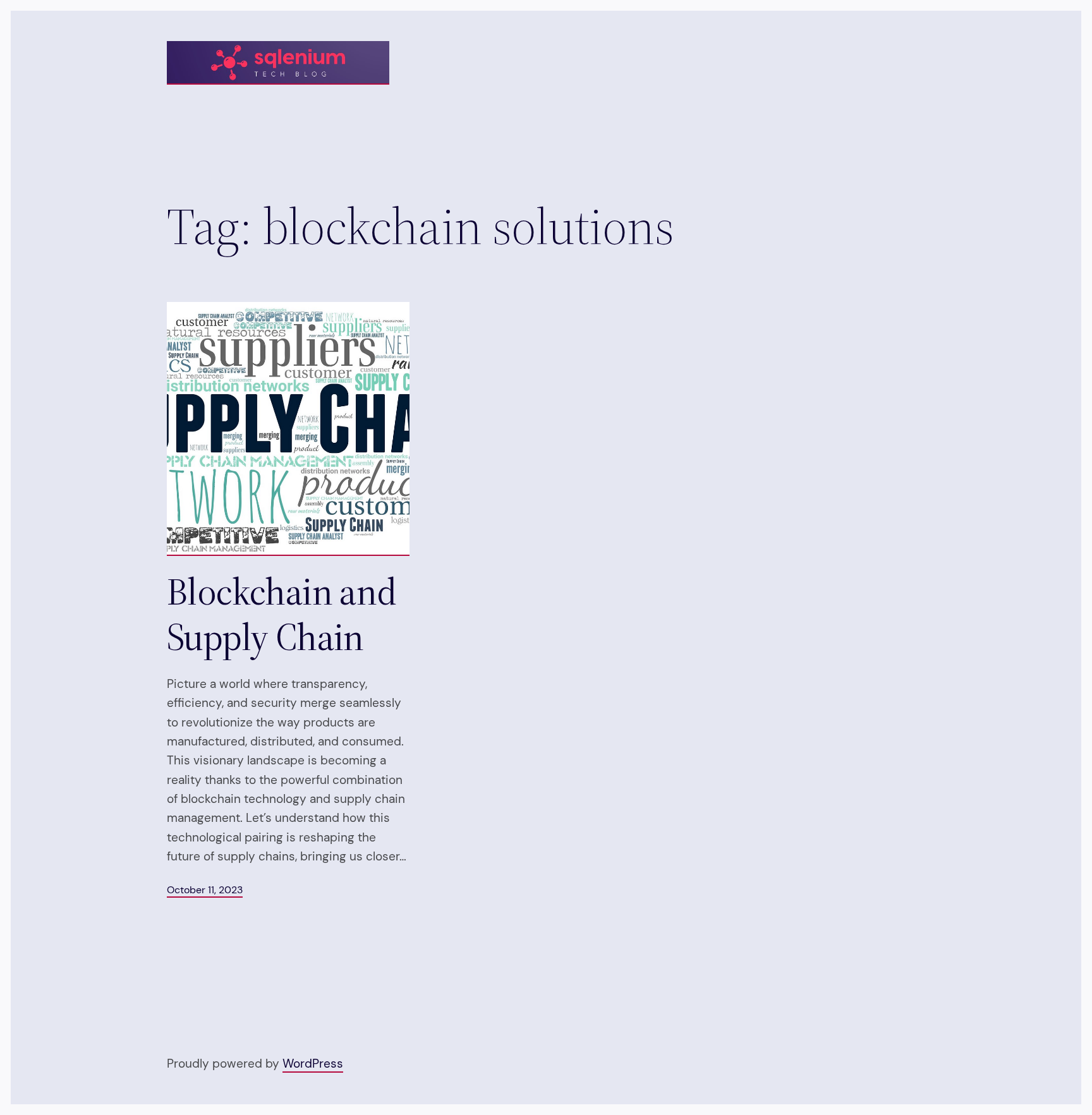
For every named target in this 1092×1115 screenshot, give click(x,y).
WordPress (312, 1063)
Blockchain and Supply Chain (282, 614)
